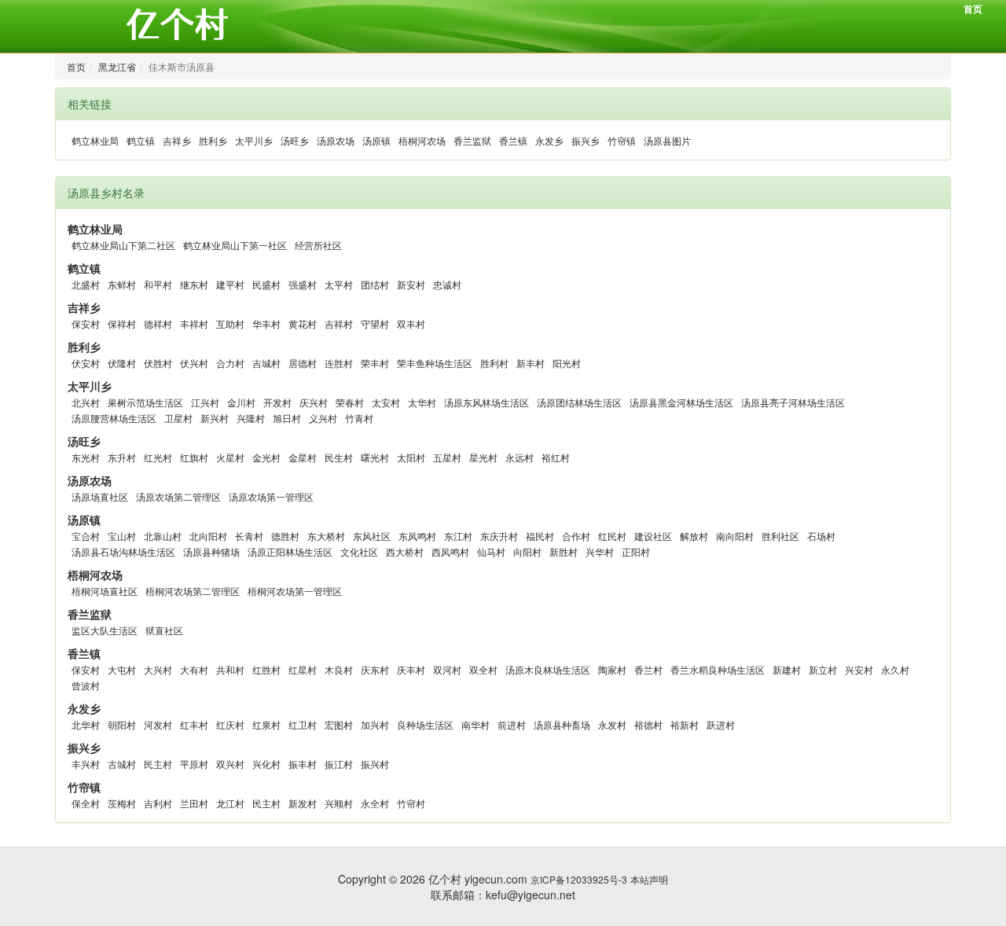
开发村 (277, 402)
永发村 (612, 724)
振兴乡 (585, 140)
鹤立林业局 (95, 140)
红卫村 (302, 724)
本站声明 (649, 879)
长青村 (249, 535)
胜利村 (494, 362)
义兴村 (323, 417)
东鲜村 (122, 284)
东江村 (458, 535)
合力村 (230, 362)
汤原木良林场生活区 (547, 669)
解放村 (694, 535)
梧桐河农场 (422, 140)
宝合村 (86, 535)
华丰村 (266, 323)
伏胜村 (158, 362)
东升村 (122, 457)
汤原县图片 (667, 140)
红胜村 (266, 669)
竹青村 (359, 417)
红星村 (302, 669)
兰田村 (194, 803)
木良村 (339, 669)
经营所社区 (318, 245)
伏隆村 (122, 362)
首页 (973, 9)
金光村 (266, 457)
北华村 (86, 724)
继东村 (194, 284)
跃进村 (721, 724)
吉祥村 (339, 323)
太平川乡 (254, 140)
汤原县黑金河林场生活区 (681, 402)
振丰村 (302, 763)
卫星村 (178, 417)
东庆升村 (499, 535)
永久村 (895, 669)
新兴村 (214, 417)
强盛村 (302, 284)
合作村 (576, 535)
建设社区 (653, 535)
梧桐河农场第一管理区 (295, 590)
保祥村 (122, 323)
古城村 (122, 763)
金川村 (241, 402)
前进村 (511, 724)
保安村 (86, 323)
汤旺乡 (295, 140)
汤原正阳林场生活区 (290, 551)
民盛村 (266, 284)
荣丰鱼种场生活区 (434, 362)
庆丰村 (411, 669)
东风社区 (372, 535)
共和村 (230, 669)
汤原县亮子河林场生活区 (793, 402)
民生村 (339, 457)
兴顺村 (339, 803)
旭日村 (287, 417)
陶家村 (612, 669)
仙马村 (491, 551)
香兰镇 (513, 140)
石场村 (821, 535)
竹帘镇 (622, 140)
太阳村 (411, 457)
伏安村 (86, 362)
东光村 (86, 457)
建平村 (230, 284)
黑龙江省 (117, 66)
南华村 (475, 724)
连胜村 (339, 362)
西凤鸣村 (450, 551)
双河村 (447, 669)
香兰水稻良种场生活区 (717, 669)
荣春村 (350, 402)
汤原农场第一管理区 (271, 496)
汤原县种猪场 (211, 551)
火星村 (230, 457)
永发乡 (549, 140)
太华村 (422, 402)
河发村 (158, 724)
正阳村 (636, 551)
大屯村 (122, 669)
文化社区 (359, 551)
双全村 (483, 669)
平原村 (194, 763)
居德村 (302, 362)
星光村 (483, 457)
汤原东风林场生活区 (486, 402)
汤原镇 (376, 140)
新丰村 (530, 362)
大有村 (194, 669)
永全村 (375, 803)
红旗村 (194, 457)
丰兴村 (86, 763)
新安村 (411, 284)
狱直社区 (164, 630)
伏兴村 (194, 362)
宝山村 (122, 535)
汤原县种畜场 (562, 724)
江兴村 (205, 402)
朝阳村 (122, 724)
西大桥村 (405, 551)
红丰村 (194, 724)
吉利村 (158, 803)
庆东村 (375, 669)
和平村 (158, 284)
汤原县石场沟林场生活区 (123, 551)
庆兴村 (313, 402)
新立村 (823, 669)
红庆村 (230, 724)
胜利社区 (780, 535)
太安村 (386, 402)
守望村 (375, 323)
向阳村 (527, 551)
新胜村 (563, 551)
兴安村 (859, 669)
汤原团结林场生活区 (579, 402)
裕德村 (648, 724)
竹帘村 (411, 803)
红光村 (158, 457)
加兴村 (375, 724)
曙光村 (375, 457)
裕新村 (684, 724)
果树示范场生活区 (145, 402)
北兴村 (86, 402)
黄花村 (302, 323)
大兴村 (158, 669)
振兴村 (375, 763)
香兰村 (648, 669)
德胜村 (285, 535)
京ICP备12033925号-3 (579, 879)
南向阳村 (735, 535)
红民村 (612, 535)
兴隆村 (251, 417)
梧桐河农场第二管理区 (192, 590)
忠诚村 (447, 284)
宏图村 (339, 724)
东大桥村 (326, 535)
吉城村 (266, 362)
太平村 (339, 284)
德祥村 (158, 323)
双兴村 (230, 763)
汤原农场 (335, 140)
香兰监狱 (472, 140)
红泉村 (266, 724)
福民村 (540, 535)
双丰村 (411, 323)
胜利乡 (213, 140)
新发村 (302, 803)
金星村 (302, 457)
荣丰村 (375, 362)
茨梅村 (122, 803)
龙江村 (230, 803)
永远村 (519, 457)
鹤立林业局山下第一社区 (235, 245)
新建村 (787, 669)
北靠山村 (163, 535)
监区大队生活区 (105, 630)
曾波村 (86, 685)
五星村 (447, 457)
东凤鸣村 (417, 535)
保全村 (86, 803)
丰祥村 (194, 323)
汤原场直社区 (100, 496)
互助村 (230, 323)
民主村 (158, 763)
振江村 (339, 763)
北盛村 (86, 284)
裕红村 (556, 457)
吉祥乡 (177, 140)
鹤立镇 (141, 140)
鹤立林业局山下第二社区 (123, 245)
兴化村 (266, 763)
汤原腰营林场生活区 (114, 417)
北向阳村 (208, 535)
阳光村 (567, 362)
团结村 (375, 284)
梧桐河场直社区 (105, 590)
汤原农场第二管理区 (178, 496)
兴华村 (600, 551)
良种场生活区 (425, 724)
